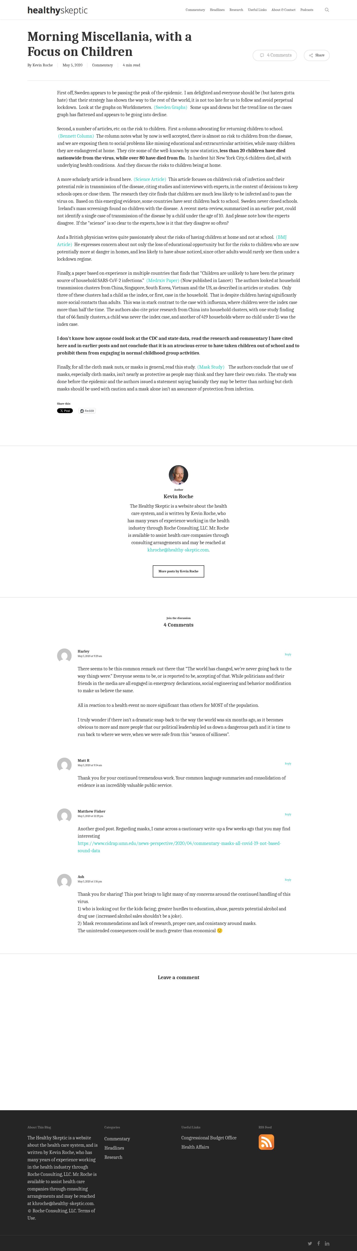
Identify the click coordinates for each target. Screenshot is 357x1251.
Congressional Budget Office (209, 1138)
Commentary (102, 65)
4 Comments (279, 55)
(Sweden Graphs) (170, 107)
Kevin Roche (43, 65)
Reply (288, 654)
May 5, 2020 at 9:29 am (90, 656)
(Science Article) (149, 179)
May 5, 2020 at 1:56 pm (90, 881)
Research (113, 1157)
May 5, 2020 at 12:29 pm (90, 816)
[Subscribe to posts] (266, 1152)
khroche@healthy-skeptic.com (178, 550)
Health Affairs (195, 1147)
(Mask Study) (211, 367)
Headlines (114, 1148)
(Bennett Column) (76, 136)
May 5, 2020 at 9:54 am (90, 765)
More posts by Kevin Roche (178, 571)
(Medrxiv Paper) (162, 280)
